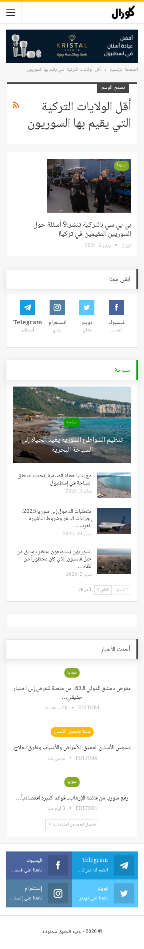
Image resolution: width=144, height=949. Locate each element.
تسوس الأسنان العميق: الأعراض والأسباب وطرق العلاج (72, 748)
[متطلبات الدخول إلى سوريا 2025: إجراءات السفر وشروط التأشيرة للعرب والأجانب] (114, 521)
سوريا (121, 165)
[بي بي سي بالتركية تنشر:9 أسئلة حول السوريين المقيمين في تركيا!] (89, 185)
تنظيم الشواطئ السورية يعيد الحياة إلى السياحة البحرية (72, 445)
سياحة (72, 422)
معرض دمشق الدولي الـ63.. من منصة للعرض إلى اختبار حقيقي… (72, 693)
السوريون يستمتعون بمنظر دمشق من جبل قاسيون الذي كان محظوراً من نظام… (54, 559)
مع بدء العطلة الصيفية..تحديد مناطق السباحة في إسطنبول (55, 479)
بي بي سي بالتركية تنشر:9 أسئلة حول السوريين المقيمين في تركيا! (82, 229)
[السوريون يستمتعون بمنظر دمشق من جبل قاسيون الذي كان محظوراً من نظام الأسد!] (114, 561)
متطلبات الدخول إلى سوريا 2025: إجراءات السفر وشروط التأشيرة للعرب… (57, 519)
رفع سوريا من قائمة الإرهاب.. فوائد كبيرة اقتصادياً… (72, 798)
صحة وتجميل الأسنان (72, 732)
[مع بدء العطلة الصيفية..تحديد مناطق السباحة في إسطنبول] (114, 485)
